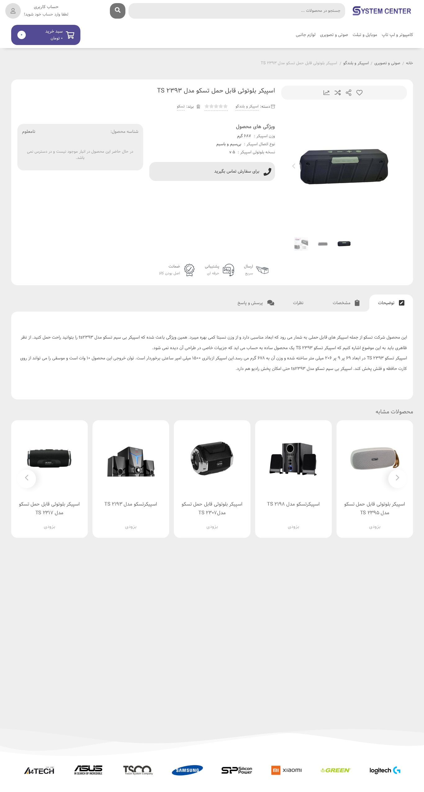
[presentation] (293, 167)
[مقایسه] (368, 521)
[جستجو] (117, 11)
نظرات (299, 303)
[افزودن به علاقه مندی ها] (357, 521)
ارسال (348, 92)
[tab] (391, 303)
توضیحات (387, 303)
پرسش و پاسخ (250, 303)
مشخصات (342, 303)
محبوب (359, 92)
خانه (409, 64)
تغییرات (326, 92)
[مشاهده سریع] (380, 521)
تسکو (181, 106)
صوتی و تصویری (387, 64)
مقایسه (338, 92)
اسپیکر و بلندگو (356, 64)
